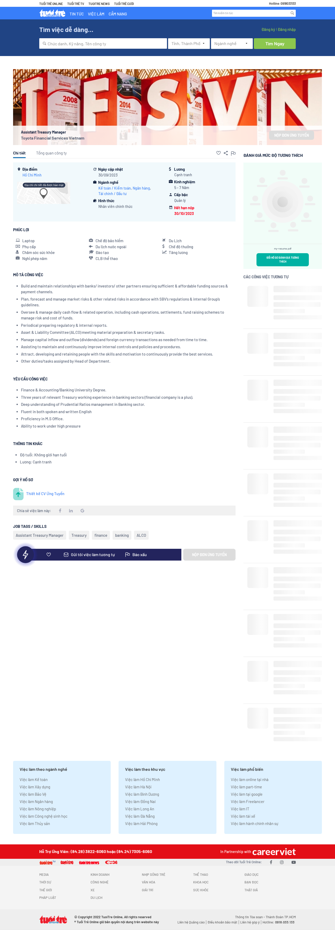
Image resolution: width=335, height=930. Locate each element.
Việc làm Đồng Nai (140, 801)
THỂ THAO (200, 874)
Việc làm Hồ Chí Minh (142, 779)
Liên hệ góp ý (250, 922)
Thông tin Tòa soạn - (250, 917)
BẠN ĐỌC (251, 882)
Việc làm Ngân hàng (36, 801)
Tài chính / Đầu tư (112, 193)
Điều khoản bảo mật (222, 922)
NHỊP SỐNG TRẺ (153, 874)
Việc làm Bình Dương (142, 794)
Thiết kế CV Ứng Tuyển (45, 493)
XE (93, 890)
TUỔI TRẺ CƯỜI (124, 3)
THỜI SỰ (45, 882)
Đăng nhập (287, 29)
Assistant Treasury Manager (40, 535)
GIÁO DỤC (251, 874)
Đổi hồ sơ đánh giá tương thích (282, 259)
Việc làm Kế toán (34, 779)
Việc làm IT (240, 808)
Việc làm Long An (139, 808)
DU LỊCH (96, 897)
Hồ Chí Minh (32, 175)
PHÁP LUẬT (47, 897)
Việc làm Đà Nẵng (140, 816)
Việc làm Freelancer (247, 801)
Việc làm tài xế (243, 816)
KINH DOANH (100, 874)
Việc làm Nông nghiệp (38, 808)
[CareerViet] (273, 851)
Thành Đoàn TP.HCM (281, 917)
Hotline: (278, 922)
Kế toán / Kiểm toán (114, 188)
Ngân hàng (141, 188)
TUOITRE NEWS (99, 3)
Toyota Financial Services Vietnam (52, 137)
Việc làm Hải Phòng (141, 823)
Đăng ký (268, 29)
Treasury (79, 535)
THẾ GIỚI (45, 890)
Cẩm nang (118, 14)
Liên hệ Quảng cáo (191, 922)
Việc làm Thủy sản (35, 823)
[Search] (292, 13)
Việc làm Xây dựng (35, 786)
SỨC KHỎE (201, 890)
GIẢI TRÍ (147, 890)
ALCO (141, 535)
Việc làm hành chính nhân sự (254, 823)
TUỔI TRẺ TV (75, 3)
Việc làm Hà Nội (138, 786)
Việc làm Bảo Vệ (33, 794)
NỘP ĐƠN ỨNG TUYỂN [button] (291, 135)
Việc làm (96, 14)
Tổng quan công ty (51, 153)
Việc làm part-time (246, 786)
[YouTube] (294, 862)
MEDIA (44, 874)
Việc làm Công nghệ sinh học (44, 816)
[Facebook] (271, 862)
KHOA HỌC (201, 882)
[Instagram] (282, 862)
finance (100, 535)
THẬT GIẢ (251, 890)
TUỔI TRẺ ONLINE (51, 3)
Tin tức (77, 14)
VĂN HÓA (148, 882)
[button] (218, 153)
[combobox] (103, 43)
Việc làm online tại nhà (250, 779)
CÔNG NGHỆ (100, 882)
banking (122, 535)
